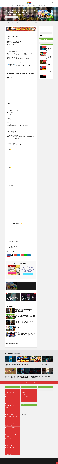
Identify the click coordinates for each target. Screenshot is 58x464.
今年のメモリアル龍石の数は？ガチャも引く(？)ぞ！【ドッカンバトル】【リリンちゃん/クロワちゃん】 (49, 56)
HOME (6, 22)
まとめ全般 (16, 5)
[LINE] (25, 255)
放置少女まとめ (8, 418)
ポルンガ (20, 5)
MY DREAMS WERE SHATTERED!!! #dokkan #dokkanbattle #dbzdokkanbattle (34, 377)
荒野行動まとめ (8, 396)
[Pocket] (22, 255)
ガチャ (37, 5)
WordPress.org (24, 414)
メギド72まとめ (8, 436)
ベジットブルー (30, 5)
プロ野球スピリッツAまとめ (9, 407)
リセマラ (34, 5)
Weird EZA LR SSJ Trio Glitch (46, 376)
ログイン (14, 343)
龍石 (39, 5)
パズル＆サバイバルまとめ (9, 414)
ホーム (13, 5)
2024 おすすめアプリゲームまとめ (10, 392)
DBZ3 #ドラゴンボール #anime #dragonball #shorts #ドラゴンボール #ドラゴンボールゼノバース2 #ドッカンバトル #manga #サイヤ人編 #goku (25, 310)
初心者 (26, 5)
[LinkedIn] (29, 255)
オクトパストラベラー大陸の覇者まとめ (11, 429)
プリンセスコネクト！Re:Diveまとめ (11, 434)
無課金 (42, 5)
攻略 (44, 5)
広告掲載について (24, 392)
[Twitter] (12, 255)
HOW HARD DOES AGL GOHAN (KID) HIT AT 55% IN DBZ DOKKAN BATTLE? (22, 377)
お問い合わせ (24, 394)
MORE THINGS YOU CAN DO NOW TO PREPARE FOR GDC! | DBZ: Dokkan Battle (35, 365)
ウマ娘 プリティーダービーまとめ (10, 427)
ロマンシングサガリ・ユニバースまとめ (11, 416)
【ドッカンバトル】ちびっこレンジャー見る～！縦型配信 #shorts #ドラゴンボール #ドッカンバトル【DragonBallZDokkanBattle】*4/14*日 (28, 22)
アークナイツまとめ (8, 403)
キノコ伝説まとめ (8, 394)
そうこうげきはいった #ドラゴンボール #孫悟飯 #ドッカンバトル (49, 49)
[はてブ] (18, 255)
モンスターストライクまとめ (10, 405)
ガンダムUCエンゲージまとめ (10, 447)
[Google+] (15, 255)
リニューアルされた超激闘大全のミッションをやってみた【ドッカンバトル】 (10, 377)
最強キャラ (23, 5)
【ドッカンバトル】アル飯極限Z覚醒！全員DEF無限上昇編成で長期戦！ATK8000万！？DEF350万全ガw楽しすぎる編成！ (25, 316)
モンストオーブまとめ (9, 445)
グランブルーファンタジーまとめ (10, 423)
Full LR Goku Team (18, 327)
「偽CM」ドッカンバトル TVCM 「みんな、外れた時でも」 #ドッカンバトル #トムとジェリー (47, 365)
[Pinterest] (9, 256)
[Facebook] (9, 255)
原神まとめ (7, 449)
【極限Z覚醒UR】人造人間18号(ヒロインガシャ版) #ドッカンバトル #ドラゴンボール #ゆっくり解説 (25, 322)
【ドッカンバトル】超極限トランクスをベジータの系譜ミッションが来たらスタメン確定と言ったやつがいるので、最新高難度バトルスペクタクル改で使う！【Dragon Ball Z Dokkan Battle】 (25, 335)
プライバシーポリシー (25, 396)
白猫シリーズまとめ (8, 398)
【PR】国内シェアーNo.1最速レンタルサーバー (28, 398)
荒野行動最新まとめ (8, 454)
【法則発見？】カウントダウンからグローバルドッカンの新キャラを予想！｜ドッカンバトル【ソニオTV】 (49, 70)
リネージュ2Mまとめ (9, 438)
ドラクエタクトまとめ (9, 425)
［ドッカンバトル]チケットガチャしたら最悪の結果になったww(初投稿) (49, 63)
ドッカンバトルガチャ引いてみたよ (49, 76)
